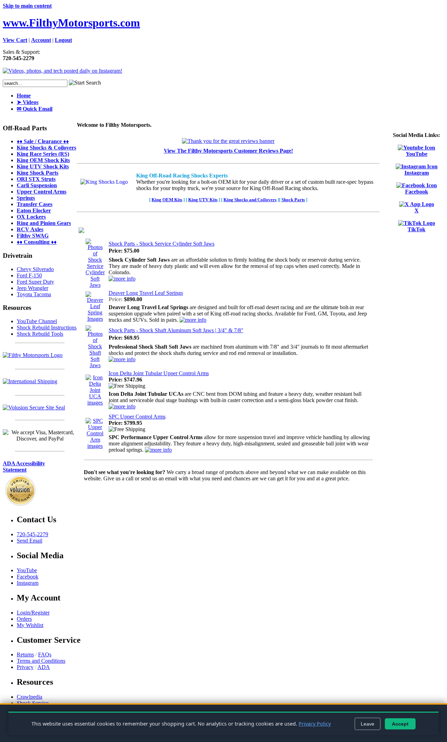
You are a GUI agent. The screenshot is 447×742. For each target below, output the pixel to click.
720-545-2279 (32, 534)
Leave (367, 724)
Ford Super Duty (35, 282)
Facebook (416, 192)
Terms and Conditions (41, 661)
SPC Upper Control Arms (137, 417)
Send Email (29, 541)
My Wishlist (30, 625)
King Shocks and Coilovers (250, 199)
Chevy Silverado (35, 269)
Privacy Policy (315, 723)
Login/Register (33, 613)
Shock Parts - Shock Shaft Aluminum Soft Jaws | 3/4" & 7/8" (176, 330)
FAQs (44, 654)
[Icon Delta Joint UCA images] (95, 403)
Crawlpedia (29, 697)
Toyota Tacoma (34, 294)
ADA (43, 667)
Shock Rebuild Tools (40, 334)
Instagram (416, 173)
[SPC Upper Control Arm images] (95, 446)
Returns (25, 654)
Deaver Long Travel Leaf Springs (146, 293)
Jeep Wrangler (32, 288)
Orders (24, 619)
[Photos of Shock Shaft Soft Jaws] (95, 365)
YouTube (416, 154)
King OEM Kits (167, 199)
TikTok (416, 229)
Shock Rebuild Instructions (46, 327)
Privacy (25, 667)
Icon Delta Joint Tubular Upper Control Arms (159, 373)
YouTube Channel (37, 321)
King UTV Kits (203, 199)
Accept (400, 724)
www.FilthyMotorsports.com (71, 22)
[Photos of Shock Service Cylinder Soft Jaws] (95, 285)
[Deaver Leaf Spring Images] (95, 319)
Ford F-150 (29, 275)
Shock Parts (293, 199)
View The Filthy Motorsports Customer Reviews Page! (228, 151)
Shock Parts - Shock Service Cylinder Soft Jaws (161, 244)
